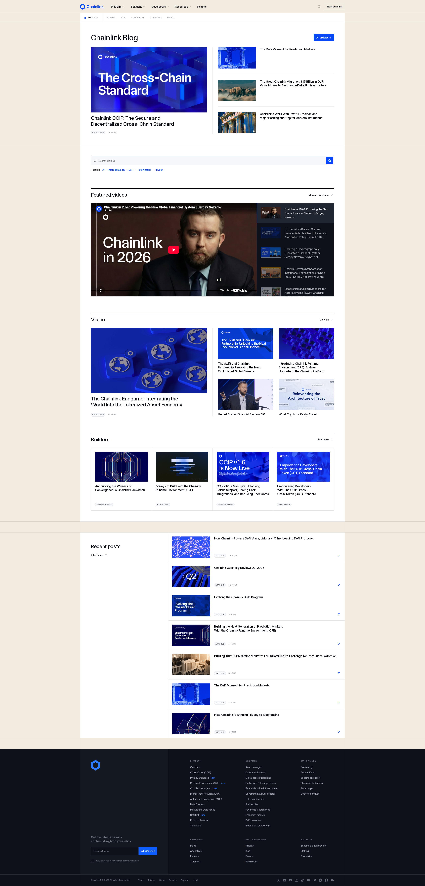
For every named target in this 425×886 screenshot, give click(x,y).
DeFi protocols (253, 820)
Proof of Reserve (199, 820)
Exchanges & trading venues (261, 783)
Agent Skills (196, 851)
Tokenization (144, 170)
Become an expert (310, 777)
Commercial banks (255, 772)
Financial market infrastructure (262, 788)
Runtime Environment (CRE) (207, 783)
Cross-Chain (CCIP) (200, 772)
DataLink (197, 815)
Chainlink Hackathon (312, 783)
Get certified (307, 772)
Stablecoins (252, 804)
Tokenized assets (255, 799)
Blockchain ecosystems (258, 825)
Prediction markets (255, 815)
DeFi (130, 170)
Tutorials (195, 861)
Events (249, 856)
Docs (193, 845)
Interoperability (116, 170)
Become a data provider (314, 845)
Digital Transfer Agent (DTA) (205, 793)
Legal (195, 880)
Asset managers (254, 767)
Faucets (194, 856)
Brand (162, 880)
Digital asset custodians (258, 777)
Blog (248, 851)
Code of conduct (310, 793)
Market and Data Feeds (202, 809)
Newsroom (251, 861)
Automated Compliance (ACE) (206, 799)
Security (173, 880)
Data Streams (197, 804)
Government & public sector (260, 793)
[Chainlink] (92, 7)
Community (307, 767)
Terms (141, 880)
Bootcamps (307, 788)
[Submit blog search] (329, 160)
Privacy (159, 170)
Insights (250, 845)
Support (185, 880)
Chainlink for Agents (203, 788)
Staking (305, 851)
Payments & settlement (258, 809)
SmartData (196, 825)
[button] (118, 6)
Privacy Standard (202, 777)
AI (103, 170)
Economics (306, 856)
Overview (195, 767)
